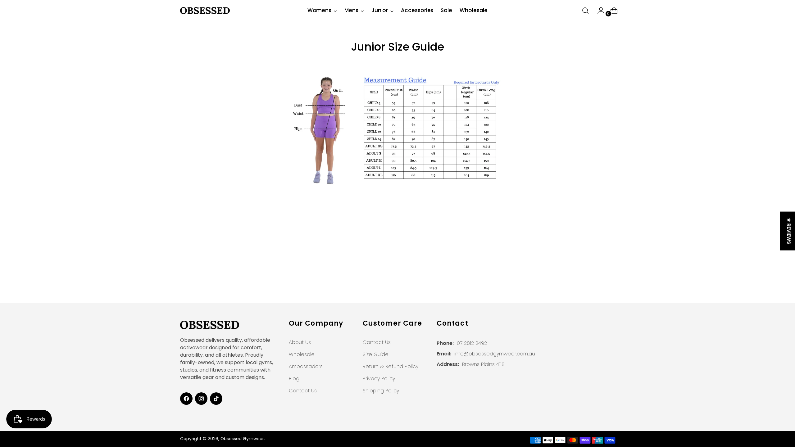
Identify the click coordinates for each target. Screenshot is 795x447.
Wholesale (302, 354)
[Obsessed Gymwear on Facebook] (186, 398)
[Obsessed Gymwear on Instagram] (201, 398)
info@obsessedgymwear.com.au (494, 353)
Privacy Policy (379, 378)
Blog (294, 378)
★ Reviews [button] (789, 231)
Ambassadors (306, 366)
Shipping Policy (381, 390)
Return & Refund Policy (390, 366)
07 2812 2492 (472, 343)
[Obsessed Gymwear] (205, 10)
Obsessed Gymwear (242, 439)
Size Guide (375, 354)
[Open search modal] (585, 10)
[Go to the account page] (598, 10)
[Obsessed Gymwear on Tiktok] (216, 398)
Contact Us (303, 390)
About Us (300, 342)
